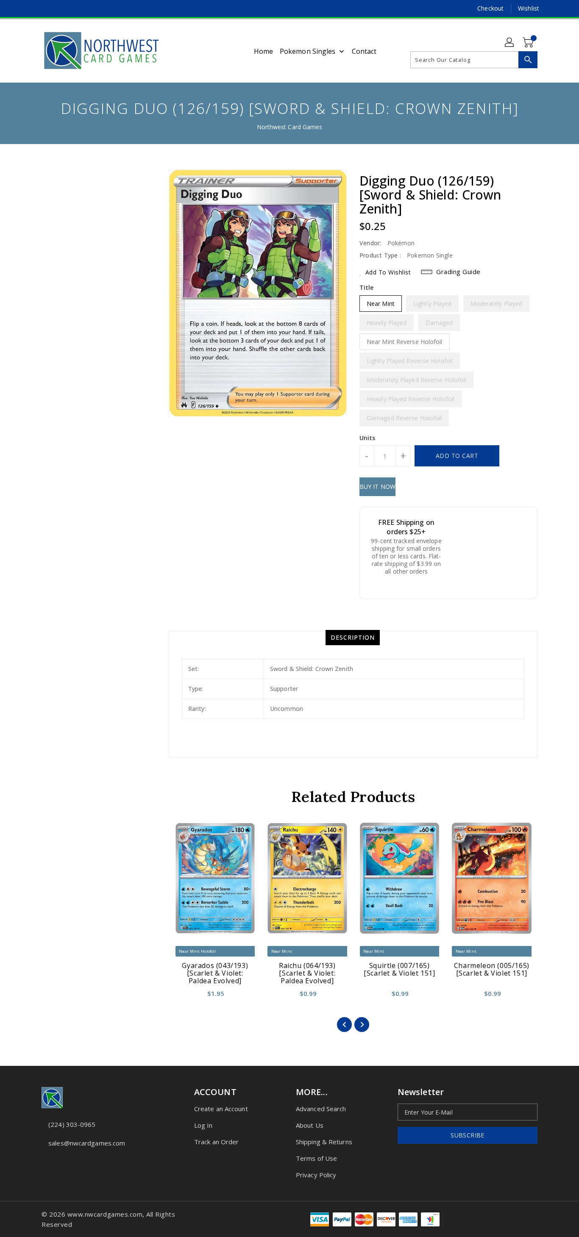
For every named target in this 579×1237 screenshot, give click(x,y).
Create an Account (221, 1108)
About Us (309, 1125)
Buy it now (377, 487)
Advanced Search (321, 1108)
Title (366, 287)
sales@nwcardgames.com (86, 1143)
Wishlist (528, 8)
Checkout (490, 8)
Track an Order (216, 1141)
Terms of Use (316, 1158)
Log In (203, 1125)
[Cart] (529, 42)
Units (367, 438)
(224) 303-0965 (71, 1124)
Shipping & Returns (324, 1141)
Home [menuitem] (263, 51)
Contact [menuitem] (364, 51)
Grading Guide (458, 271)
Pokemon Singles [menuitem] (308, 51)
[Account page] (509, 42)
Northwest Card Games (290, 127)
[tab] (353, 637)
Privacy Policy (316, 1174)
